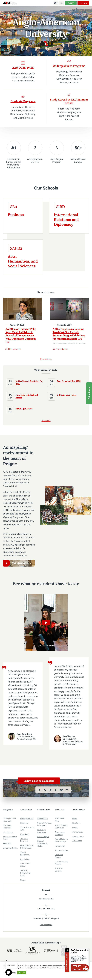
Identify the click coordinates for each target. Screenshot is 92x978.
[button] (55, 3)
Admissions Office (25, 864)
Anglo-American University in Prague (10, 3)
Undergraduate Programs (9, 819)
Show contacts (46, 924)
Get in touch (89, 393)
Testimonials (60, 846)
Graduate (24, 823)
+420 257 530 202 (46, 908)
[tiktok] (56, 790)
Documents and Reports (61, 862)
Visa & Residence (24, 853)
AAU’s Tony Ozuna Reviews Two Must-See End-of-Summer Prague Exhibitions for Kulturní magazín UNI (69, 333)
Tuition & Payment (24, 839)
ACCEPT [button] (22, 972)
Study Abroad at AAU (10, 837)
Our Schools (8, 832)
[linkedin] (50, 790)
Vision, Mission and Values (61, 826)
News (74, 818)
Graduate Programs (7, 826)
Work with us (77, 832)
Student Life (42, 818)
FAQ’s (23, 880)
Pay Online (24, 859)
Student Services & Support (44, 824)
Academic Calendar (59, 869)
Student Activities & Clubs (42, 843)
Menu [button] (85, 3)
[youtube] (61, 790)
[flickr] (67, 790)
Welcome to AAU (60, 819)
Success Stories (61, 850)
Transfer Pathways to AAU (25, 873)
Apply (71, 3)
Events (74, 827)
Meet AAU (24, 834)
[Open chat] (8, 972)
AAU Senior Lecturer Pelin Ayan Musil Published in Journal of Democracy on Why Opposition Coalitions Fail (20, 335)
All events (46, 420)
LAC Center (77, 841)
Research (7, 843)
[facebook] (39, 790)
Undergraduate (26, 818)
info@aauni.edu (46, 899)
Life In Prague (43, 837)
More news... (46, 359)
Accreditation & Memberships (61, 840)
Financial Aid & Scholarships (26, 846)
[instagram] (45, 790)
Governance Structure (60, 833)
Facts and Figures (59, 856)
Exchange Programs (41, 831)
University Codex (10, 848)
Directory (76, 823)
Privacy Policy (78, 836)
